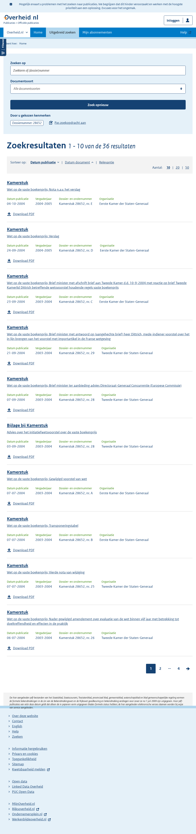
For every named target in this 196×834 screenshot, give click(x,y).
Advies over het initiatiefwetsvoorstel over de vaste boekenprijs (52, 432)
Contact (17, 721)
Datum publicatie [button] (43, 162)
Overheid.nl (15, 33)
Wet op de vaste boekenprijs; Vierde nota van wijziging (46, 572)
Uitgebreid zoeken (62, 32)
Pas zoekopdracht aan (70, 123)
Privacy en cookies (25, 754)
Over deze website (25, 716)
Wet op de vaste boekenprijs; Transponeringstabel (42, 526)
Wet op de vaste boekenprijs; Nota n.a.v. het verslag (43, 189)
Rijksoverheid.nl (23, 809)
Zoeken (17, 736)
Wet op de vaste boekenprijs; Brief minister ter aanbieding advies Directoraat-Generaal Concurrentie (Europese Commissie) (94, 385)
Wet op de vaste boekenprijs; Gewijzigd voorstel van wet (47, 479)
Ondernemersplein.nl (27, 814)
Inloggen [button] (173, 20)
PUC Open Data (23, 792)
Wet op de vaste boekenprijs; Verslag (33, 236)
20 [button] (178, 167)
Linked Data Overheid (27, 786)
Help (15, 731)
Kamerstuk (17, 182)
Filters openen (3, 46)
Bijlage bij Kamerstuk (27, 425)
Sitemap (18, 764)
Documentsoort (21, 81)
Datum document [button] (77, 162)
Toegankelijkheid (24, 759)
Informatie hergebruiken (29, 749)
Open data (19, 781)
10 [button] (168, 167)
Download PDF (23, 214)
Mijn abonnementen (97, 32)
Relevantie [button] (106, 162)
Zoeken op (18, 63)
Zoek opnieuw (98, 105)
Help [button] (183, 32)
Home (38, 32)
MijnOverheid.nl (23, 804)
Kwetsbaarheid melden (28, 769)
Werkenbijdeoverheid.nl (29, 819)
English (17, 726)
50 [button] (187, 167)
